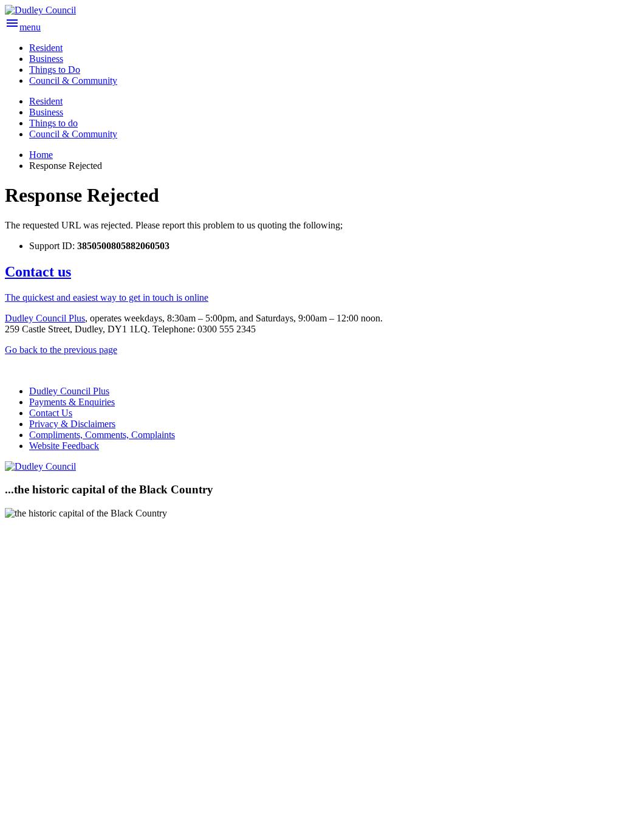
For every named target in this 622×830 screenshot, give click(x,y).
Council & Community (73, 134)
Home (41, 154)
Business (46, 112)
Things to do (53, 123)
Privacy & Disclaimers (72, 424)
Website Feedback (64, 446)
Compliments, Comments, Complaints (102, 435)
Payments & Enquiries (72, 402)
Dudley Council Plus (45, 318)
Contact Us (50, 413)
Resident (46, 101)
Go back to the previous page (61, 350)
